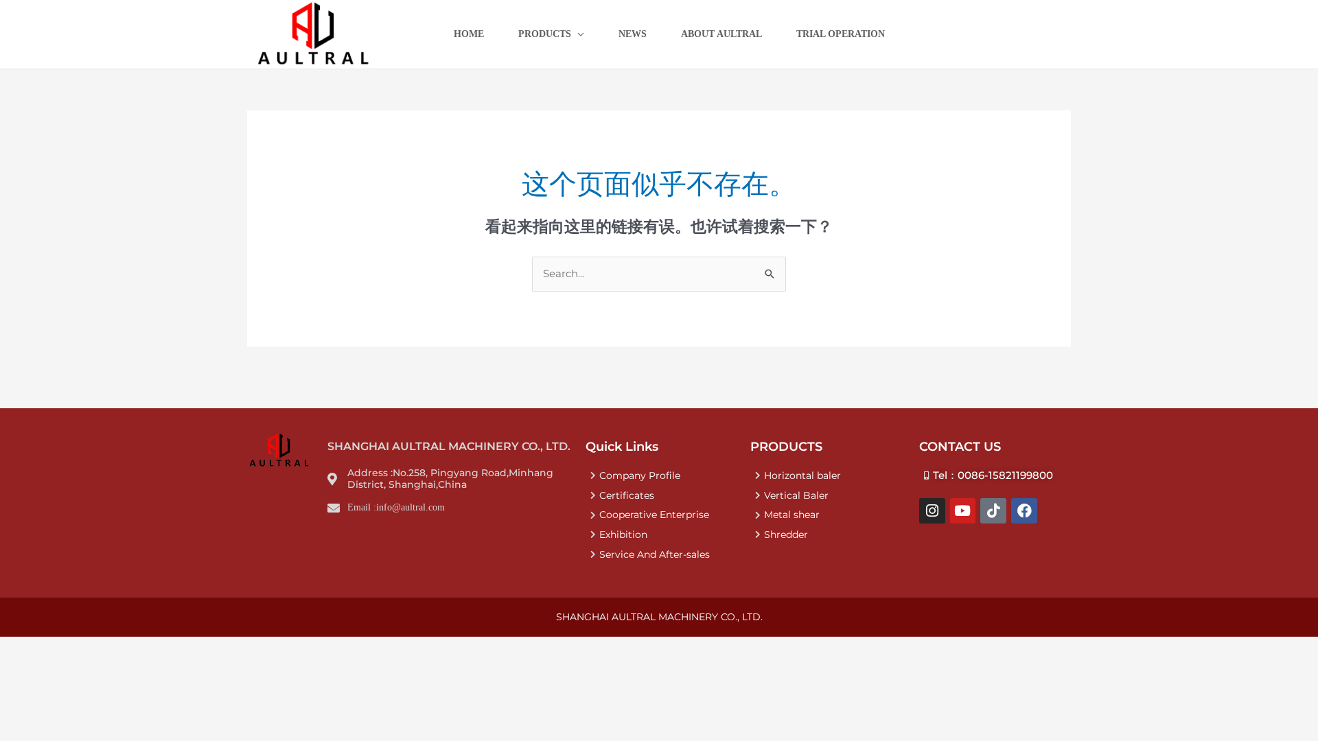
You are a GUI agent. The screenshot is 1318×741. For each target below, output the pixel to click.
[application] (577, 34)
